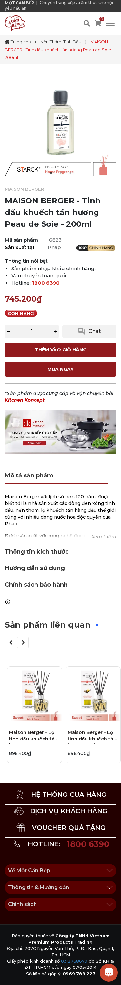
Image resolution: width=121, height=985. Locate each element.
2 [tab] (60, 173)
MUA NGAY (60, 369)
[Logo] (15, 23)
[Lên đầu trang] (11, 974)
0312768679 (74, 961)
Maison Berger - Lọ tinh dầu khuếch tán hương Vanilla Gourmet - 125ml (92, 736)
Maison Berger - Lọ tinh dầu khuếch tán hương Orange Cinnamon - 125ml (33, 736)
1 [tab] (51, 173)
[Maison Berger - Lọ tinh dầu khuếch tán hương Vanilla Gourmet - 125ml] (93, 694)
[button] (10, 642)
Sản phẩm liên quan (48, 625)
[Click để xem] (60, 120)
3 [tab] (70, 173)
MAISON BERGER (24, 189)
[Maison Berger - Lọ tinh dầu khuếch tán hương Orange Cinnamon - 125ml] (34, 694)
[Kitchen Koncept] (60, 432)
